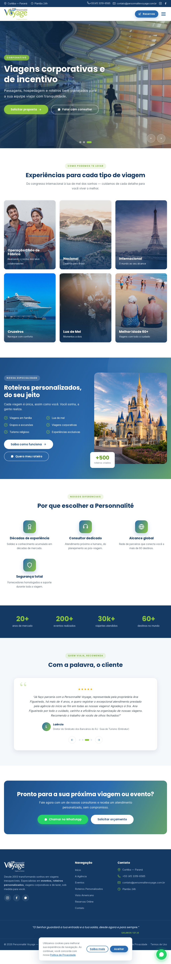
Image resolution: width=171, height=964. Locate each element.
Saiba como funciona (26, 444)
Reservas (149, 14)
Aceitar (119, 949)
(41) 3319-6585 (100, 3)
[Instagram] (160, 3)
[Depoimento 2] (82, 740)
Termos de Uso (158, 944)
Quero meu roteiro (28, 456)
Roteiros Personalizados (89, 888)
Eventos (79, 882)
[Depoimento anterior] (72, 740)
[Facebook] (165, 3)
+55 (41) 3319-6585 (133, 876)
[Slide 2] (87, 142)
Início (78, 870)
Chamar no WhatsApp (65, 819)
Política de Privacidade (135, 944)
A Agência (81, 876)
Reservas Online (84, 901)
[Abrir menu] (163, 14)
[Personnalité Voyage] (15, 14)
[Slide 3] (91, 142)
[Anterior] (151, 138)
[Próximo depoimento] (99, 740)
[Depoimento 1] (79, 740)
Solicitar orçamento (112, 819)
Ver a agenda (21, 112)
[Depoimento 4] (91, 740)
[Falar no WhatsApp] (161, 954)
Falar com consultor (71, 112)
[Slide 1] (81, 142)
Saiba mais (97, 949)
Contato (79, 908)
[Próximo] (161, 138)
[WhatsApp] (25, 897)
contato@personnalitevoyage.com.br (143, 882)
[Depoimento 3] (87, 740)
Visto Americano (84, 895)
